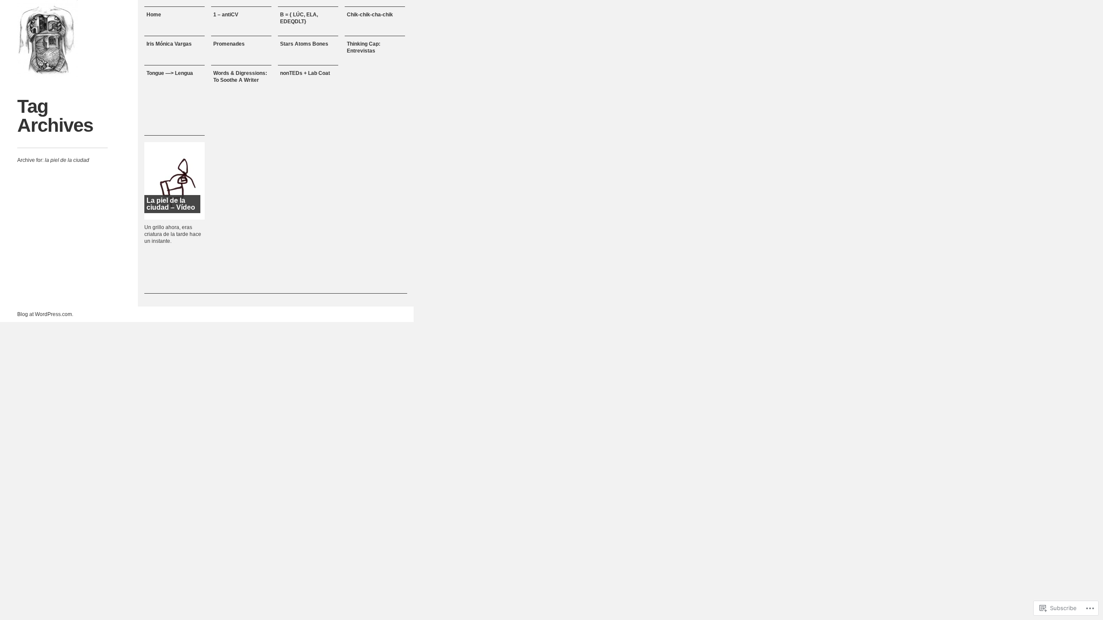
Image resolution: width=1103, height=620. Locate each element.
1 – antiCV (225, 15)
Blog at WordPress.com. (45, 314)
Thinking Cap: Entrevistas (363, 47)
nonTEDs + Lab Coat (305, 73)
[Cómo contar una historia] (47, 39)
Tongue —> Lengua (169, 73)
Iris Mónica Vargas (169, 44)
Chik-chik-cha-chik (370, 15)
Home (153, 15)
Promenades (229, 44)
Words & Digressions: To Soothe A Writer (240, 76)
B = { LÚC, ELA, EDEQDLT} (299, 18)
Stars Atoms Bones (304, 44)
